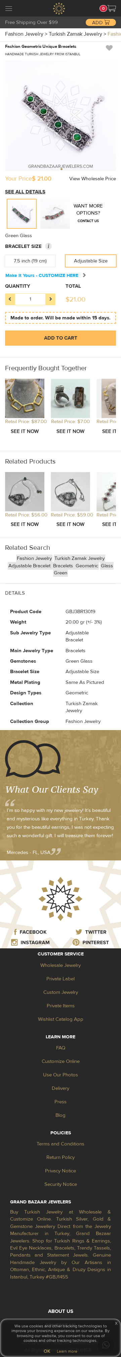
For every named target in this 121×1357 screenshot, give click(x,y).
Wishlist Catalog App (60, 1019)
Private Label (60, 979)
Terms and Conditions (60, 1144)
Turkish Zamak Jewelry (79, 558)
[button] (111, 8)
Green (60, 573)
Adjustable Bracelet (30, 566)
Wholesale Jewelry (60, 965)
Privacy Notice (60, 1171)
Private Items (61, 1006)
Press (60, 1102)
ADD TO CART (60, 338)
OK (47, 1351)
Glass (107, 566)
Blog (60, 1115)
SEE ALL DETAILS (25, 192)
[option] (22, 214)
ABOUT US (60, 1311)
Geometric (87, 566)
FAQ (60, 1048)
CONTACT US (88, 221)
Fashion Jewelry (34, 558)
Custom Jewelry (60, 992)
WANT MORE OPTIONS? (88, 213)
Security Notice (60, 1184)
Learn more (67, 1351)
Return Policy (60, 1157)
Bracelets (63, 566)
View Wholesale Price (92, 179)
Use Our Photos (60, 1075)
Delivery (60, 1088)
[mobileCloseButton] (8, 9)
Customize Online (61, 1061)
